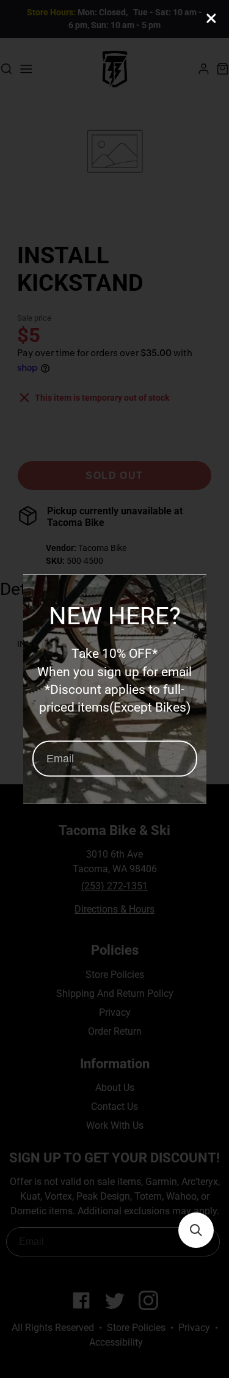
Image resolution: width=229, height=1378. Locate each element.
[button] (196, 1230)
